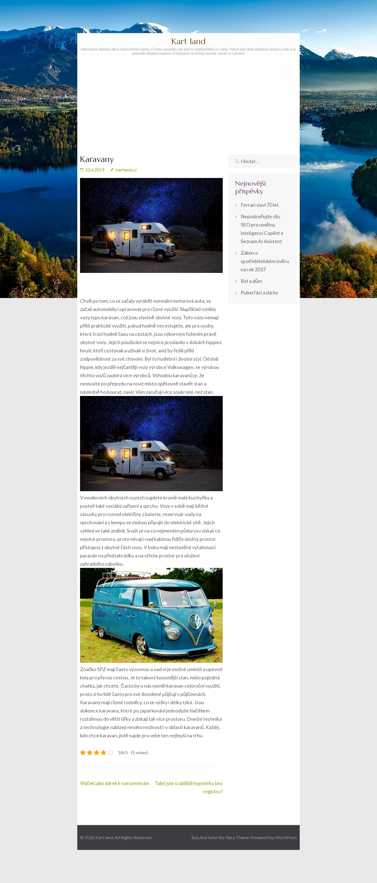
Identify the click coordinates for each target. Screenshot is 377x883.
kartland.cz (126, 169)
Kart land (188, 41)
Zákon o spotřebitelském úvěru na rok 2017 (265, 261)
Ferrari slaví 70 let (260, 205)
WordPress (286, 837)
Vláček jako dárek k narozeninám (114, 783)
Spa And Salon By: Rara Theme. (221, 837)
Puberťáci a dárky (259, 292)
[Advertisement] (188, 115)
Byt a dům (251, 281)
